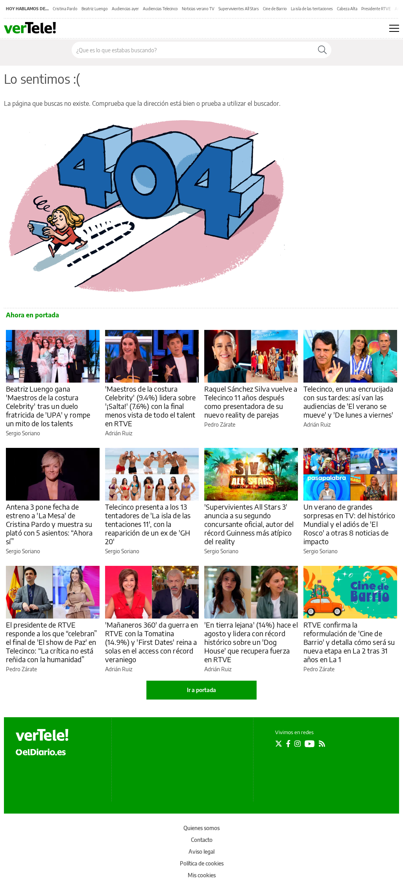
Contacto (202, 839)
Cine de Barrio (275, 8)
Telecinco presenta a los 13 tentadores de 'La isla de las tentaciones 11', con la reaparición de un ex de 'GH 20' (147, 524)
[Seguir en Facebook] (288, 743)
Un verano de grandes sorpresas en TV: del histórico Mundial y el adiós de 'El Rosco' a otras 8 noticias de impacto (349, 524)
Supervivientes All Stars (238, 8)
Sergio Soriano (23, 433)
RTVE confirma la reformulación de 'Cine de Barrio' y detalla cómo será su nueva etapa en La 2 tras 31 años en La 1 (349, 642)
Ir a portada (201, 690)
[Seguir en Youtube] (310, 743)
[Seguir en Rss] (322, 743)
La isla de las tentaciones (312, 8)
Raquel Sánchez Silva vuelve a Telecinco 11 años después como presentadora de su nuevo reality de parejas (250, 401)
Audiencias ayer (125, 8)
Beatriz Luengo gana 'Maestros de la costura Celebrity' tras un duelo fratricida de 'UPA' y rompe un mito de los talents (48, 406)
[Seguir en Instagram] (297, 743)
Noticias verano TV (198, 8)
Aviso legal (201, 851)
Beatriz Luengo (94, 8)
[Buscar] (322, 50)
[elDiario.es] (41, 751)
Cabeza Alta (347, 8)
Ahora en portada (32, 315)
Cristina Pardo (65, 8)
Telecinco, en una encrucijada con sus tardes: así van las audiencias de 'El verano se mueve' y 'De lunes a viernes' (348, 401)
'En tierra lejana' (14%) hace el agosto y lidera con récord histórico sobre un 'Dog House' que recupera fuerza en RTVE (251, 642)
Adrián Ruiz (118, 433)
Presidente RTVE (376, 8)
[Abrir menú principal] (394, 28)
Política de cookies (202, 863)
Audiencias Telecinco (160, 8)
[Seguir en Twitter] (278, 743)
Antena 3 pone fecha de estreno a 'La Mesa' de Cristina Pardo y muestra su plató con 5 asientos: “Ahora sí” (49, 524)
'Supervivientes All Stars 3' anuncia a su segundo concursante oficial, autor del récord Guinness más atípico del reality (249, 524)
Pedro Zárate (219, 424)
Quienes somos (201, 828)
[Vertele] (42, 735)
